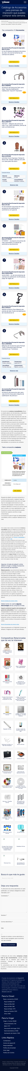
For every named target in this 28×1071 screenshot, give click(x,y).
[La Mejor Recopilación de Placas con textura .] (7, 828)
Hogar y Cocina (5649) (9, 1021)
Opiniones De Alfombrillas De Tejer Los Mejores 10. (20, 683)
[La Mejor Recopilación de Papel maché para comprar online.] (7, 677)
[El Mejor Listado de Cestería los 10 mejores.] (7, 662)
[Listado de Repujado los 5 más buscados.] (7, 724)
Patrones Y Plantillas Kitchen (7, 802)
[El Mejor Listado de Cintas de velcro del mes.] (20, 724)
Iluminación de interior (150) (12, 1033)
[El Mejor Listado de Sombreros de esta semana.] (7, 646)
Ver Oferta (17, 490)
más (11, 538)
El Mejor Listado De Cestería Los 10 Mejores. (7, 667)
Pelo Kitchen (21, 650)
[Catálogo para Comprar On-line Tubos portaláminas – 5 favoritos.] (7, 754)
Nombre (4, 915)
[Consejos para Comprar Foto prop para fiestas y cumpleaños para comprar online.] (7, 842)
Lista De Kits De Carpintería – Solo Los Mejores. (7, 818)
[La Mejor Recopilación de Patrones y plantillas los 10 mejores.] (7, 797)
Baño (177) (7, 1026)
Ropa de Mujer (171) (9, 1009)
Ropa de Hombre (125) (10, 1011)
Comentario (5, 895)
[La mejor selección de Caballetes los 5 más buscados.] (20, 842)
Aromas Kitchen (20, 832)
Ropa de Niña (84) (9, 1004)
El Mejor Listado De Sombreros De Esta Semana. (7, 652)
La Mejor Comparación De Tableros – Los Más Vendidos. (21, 715)
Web (2, 928)
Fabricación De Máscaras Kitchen (21, 772)
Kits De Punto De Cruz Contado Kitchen (7, 772)
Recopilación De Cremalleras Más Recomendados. (20, 802)
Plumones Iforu (7, 863)
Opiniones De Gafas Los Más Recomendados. (7, 745)
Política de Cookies (8, 1052)
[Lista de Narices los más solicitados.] (20, 740)
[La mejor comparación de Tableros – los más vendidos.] (20, 709)
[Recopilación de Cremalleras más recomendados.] (20, 797)
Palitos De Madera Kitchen (7, 714)
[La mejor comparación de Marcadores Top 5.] (7, 858)
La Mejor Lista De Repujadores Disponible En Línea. (20, 787)
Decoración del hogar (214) (12, 1028)
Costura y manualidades (19, 537)
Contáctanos (7, 1040)
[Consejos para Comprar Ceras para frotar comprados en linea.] (7, 692)
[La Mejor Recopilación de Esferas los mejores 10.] (20, 754)
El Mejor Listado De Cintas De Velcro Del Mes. (20, 730)
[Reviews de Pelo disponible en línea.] (20, 646)
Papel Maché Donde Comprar (7, 682)
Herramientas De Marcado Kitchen (21, 863)
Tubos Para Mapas (7, 758)
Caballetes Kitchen (21, 846)
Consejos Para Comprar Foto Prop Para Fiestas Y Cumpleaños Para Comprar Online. (7, 848)
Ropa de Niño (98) (9, 1006)
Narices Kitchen (20, 744)
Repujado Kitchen (7, 729)
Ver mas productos (6, 452)
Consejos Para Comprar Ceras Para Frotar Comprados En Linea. (7, 698)
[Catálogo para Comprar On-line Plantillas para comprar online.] (20, 812)
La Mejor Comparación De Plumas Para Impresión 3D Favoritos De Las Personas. (20, 698)
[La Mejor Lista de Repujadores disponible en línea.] (20, 781)
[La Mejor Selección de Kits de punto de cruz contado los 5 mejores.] (7, 767)
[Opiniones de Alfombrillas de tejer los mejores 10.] (20, 677)
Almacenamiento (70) (10, 1023)
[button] (25, 2)
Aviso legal (6, 1050)
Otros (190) (7, 1013)
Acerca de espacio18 (9, 1043)
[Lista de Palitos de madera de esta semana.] (7, 709)
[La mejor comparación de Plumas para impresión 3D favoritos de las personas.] (20, 692)
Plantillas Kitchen (21, 816)
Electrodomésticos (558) (11, 1031)
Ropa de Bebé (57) (9, 1001)
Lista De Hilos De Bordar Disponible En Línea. (7, 786)
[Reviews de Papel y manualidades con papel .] (20, 662)
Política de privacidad (9, 1048)
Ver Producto (14, 62)
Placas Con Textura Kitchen (7, 833)
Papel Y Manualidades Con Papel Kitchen (21, 667)
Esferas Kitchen (20, 758)
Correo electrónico (7, 921)
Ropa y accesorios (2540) (10, 999)
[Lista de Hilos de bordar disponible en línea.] (7, 781)
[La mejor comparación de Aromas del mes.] (20, 828)
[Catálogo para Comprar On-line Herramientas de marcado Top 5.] (20, 858)
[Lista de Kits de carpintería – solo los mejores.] (7, 812)
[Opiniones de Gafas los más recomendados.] (7, 740)
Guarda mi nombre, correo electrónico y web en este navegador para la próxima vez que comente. (12, 938)
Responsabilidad (8, 1045)
